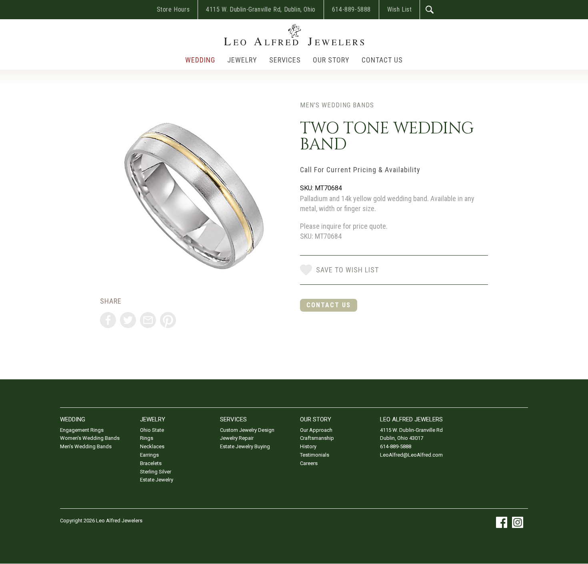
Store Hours (173, 9)
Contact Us (382, 60)
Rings (146, 438)
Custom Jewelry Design (247, 430)
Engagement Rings (82, 430)
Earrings (149, 455)
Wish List (399, 9)
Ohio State (152, 430)
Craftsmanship (317, 438)
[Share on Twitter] (128, 320)
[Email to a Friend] (148, 320)
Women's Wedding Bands (90, 438)
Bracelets (151, 463)
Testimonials (314, 455)
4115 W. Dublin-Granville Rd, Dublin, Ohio (261, 9)
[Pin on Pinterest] (168, 320)
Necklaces (152, 446)
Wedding (200, 60)
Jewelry (242, 60)
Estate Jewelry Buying (245, 446)
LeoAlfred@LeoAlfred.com (411, 455)
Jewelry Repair (237, 438)
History (308, 446)
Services (285, 60)
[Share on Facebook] (108, 320)
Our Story (331, 60)
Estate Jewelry (156, 480)
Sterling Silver (155, 472)
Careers (309, 463)
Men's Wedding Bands (337, 105)
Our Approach (316, 430)
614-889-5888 (351, 9)
